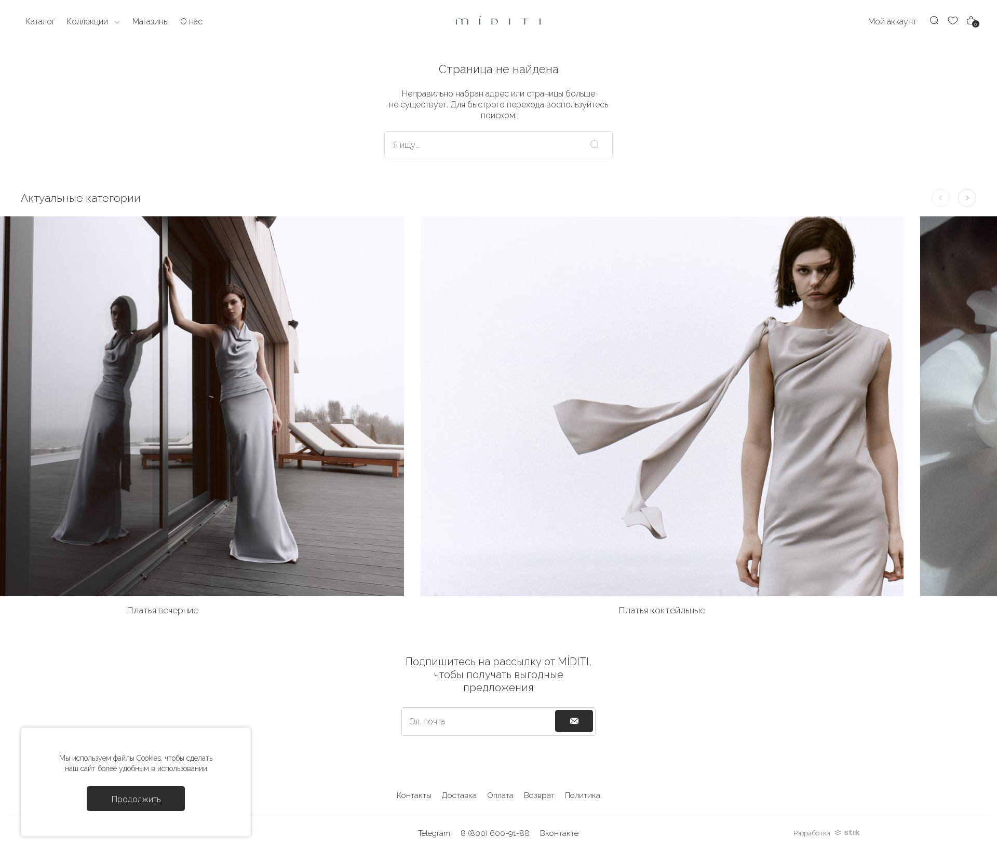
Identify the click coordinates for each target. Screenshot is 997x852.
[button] (967, 198)
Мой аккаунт (892, 21)
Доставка (459, 795)
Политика (582, 795)
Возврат (539, 795)
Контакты (414, 795)
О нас (191, 21)
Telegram (434, 833)
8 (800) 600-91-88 (495, 833)
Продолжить (136, 799)
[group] (662, 420)
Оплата (500, 795)
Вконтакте (559, 833)
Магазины (150, 21)
